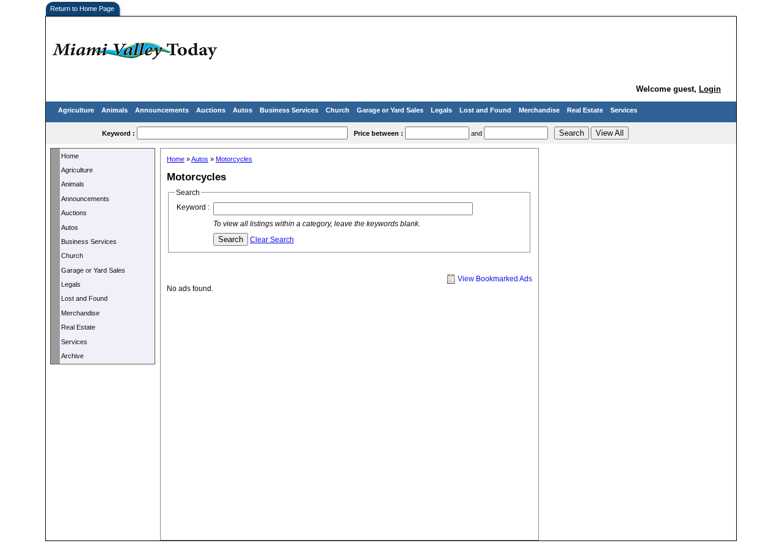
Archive (72, 356)
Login (710, 89)
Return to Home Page (82, 8)
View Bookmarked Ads (494, 279)
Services (623, 110)
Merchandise (539, 110)
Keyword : (193, 207)
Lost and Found (485, 110)
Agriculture (76, 110)
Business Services (289, 110)
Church (337, 110)
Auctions (210, 110)
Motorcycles (234, 159)
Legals (441, 110)
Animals (114, 110)
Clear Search (272, 239)
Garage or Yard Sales (390, 110)
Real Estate (585, 110)
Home (70, 156)
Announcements (162, 110)
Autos (242, 110)
